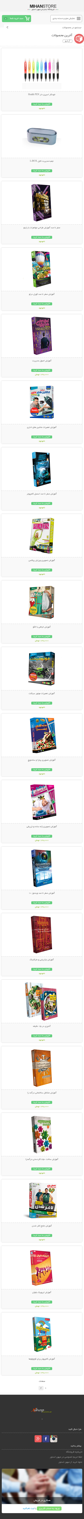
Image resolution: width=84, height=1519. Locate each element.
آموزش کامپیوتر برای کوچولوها (42, 1359)
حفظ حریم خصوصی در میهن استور (66, 1457)
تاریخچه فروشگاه (74, 1452)
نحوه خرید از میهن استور (70, 1462)
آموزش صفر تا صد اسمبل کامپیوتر (42, 494)
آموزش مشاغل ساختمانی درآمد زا (41, 1093)
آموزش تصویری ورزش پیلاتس (42, 560)
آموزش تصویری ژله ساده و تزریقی (42, 827)
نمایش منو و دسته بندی (64, 18)
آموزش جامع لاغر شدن (42, 1226)
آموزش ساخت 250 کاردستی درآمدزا (41, 1159)
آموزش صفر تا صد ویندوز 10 (42, 893)
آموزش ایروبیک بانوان (41, 1292)
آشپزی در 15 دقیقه (42, 1026)
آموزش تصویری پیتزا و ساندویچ (41, 760)
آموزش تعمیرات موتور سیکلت (42, 693)
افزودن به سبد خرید (41, 104)
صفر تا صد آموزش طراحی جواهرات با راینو (41, 228)
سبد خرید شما (16, 18)
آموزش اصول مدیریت (41, 361)
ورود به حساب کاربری (49, 1508)
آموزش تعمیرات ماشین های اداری (41, 427)
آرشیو (67, 41)
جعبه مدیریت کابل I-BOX (42, 161)
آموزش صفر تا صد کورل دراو (42, 294)
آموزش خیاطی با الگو (42, 627)
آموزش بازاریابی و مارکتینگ (42, 960)
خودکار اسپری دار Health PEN (41, 95)
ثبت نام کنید (28, 1508)
